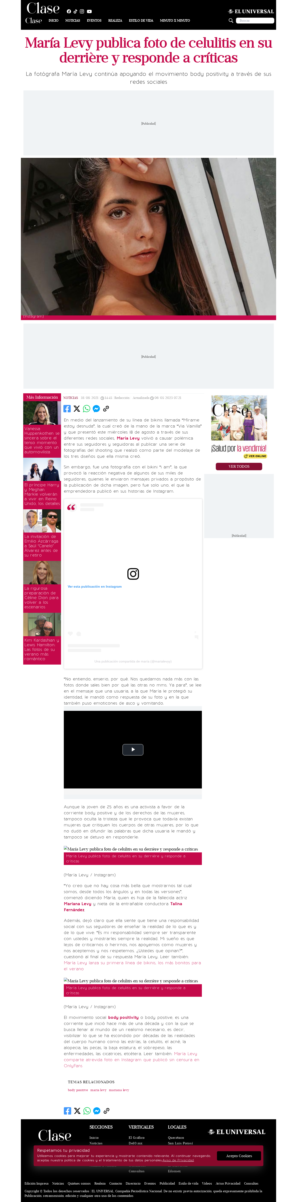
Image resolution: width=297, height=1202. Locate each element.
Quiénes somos (79, 1183)
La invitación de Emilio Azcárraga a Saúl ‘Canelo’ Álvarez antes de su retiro (41, 546)
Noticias (72, 21)
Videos (207, 1183)
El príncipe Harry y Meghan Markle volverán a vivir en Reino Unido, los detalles (42, 494)
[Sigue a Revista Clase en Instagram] (83, 11)
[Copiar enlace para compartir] (106, 408)
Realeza (115, 21)
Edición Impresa (36, 1183)
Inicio (53, 21)
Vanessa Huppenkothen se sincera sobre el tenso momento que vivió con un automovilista (41, 440)
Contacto (115, 1183)
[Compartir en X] (77, 408)
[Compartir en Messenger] (96, 408)
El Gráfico (137, 1138)
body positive (78, 1090)
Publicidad (167, 1183)
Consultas (137, 1171)
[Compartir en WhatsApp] (86, 408)
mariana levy (119, 1090)
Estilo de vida (141, 21)
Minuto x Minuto (175, 21)
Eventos (94, 21)
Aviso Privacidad (228, 1183)
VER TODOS (239, 466)
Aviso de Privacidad (178, 1160)
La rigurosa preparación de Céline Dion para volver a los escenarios (41, 597)
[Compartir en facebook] (67, 408)
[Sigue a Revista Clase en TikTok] (76, 11)
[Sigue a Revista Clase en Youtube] (90, 11)
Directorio (133, 1183)
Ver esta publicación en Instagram (95, 586)
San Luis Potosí (180, 1143)
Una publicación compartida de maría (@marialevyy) (133, 661)
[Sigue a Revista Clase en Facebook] (70, 11)
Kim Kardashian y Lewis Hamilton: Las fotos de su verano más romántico (41, 649)
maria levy (98, 1090)
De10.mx (136, 1143)
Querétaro (176, 1138)
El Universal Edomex (178, 1168)
